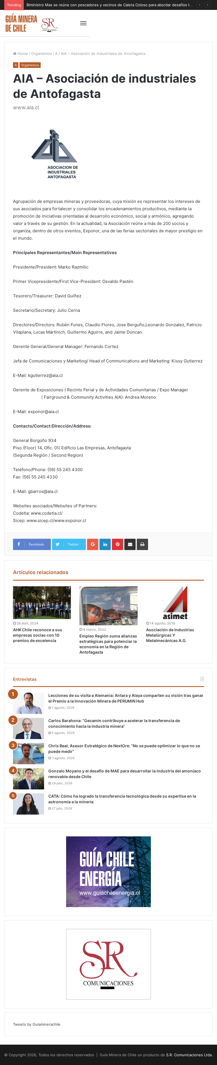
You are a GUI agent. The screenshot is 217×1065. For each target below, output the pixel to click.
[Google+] (92, 544)
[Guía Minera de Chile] (31, 23)
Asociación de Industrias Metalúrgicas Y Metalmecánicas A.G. (170, 635)
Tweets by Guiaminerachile (36, 1024)
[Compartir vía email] (130, 544)
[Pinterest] (117, 544)
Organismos (41, 53)
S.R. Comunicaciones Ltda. (189, 1055)
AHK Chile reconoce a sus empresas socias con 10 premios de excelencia (37, 635)
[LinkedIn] (105, 544)
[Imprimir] (142, 544)
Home (22, 53)
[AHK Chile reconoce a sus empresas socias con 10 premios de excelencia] (42, 602)
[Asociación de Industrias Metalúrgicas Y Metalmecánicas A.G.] (175, 602)
